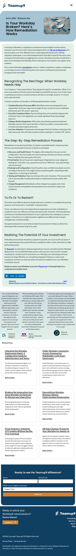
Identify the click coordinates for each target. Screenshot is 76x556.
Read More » (10, 378)
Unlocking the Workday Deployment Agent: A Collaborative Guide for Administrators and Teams (17, 355)
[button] (71, 5)
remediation (27, 67)
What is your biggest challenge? (15, 486)
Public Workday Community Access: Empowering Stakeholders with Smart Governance (55, 355)
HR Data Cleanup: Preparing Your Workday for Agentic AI (55, 429)
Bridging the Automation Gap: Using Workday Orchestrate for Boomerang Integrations (19, 394)
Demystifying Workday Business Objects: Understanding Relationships (55, 394)
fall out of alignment (57, 50)
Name (5, 478)
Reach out (43, 266)
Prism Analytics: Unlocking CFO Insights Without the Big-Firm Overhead (19, 431)
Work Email (42, 478)
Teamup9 (10, 249)
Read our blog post (9, 517)
